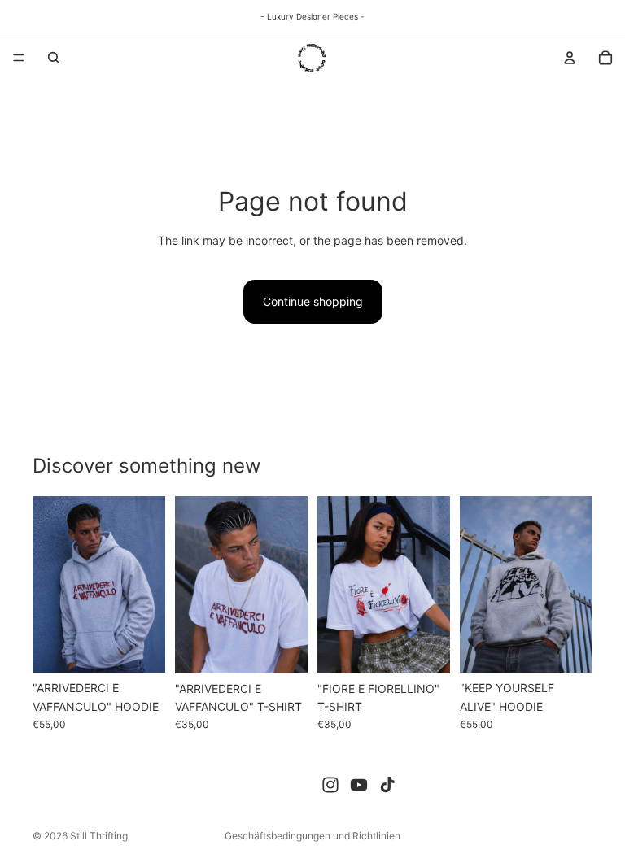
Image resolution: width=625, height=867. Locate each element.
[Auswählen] (140, 648)
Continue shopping (313, 301)
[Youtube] (359, 785)
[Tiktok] (387, 785)
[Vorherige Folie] (50, 585)
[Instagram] (330, 785)
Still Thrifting (99, 836)
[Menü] (18, 57)
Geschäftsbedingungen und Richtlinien (312, 836)
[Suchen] (54, 58)
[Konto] (570, 58)
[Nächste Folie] (147, 585)
